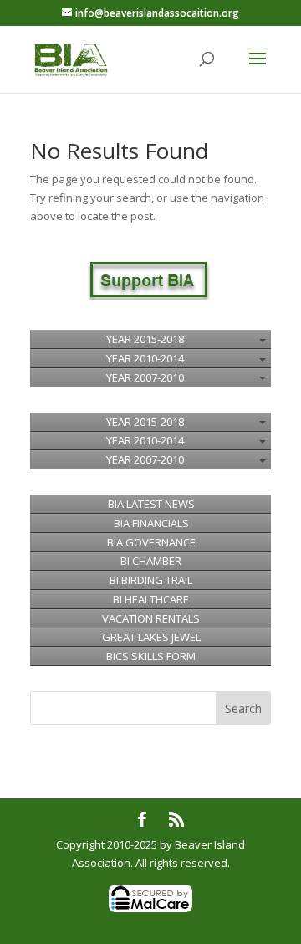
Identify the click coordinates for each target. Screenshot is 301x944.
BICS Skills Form (151, 656)
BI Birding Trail (151, 579)
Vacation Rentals (151, 618)
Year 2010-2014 (145, 358)
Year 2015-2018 (145, 338)
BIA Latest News (151, 503)
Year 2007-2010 (145, 377)
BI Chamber (150, 560)
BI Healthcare (151, 599)
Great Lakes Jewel (151, 636)
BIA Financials (151, 523)
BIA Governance (151, 542)
